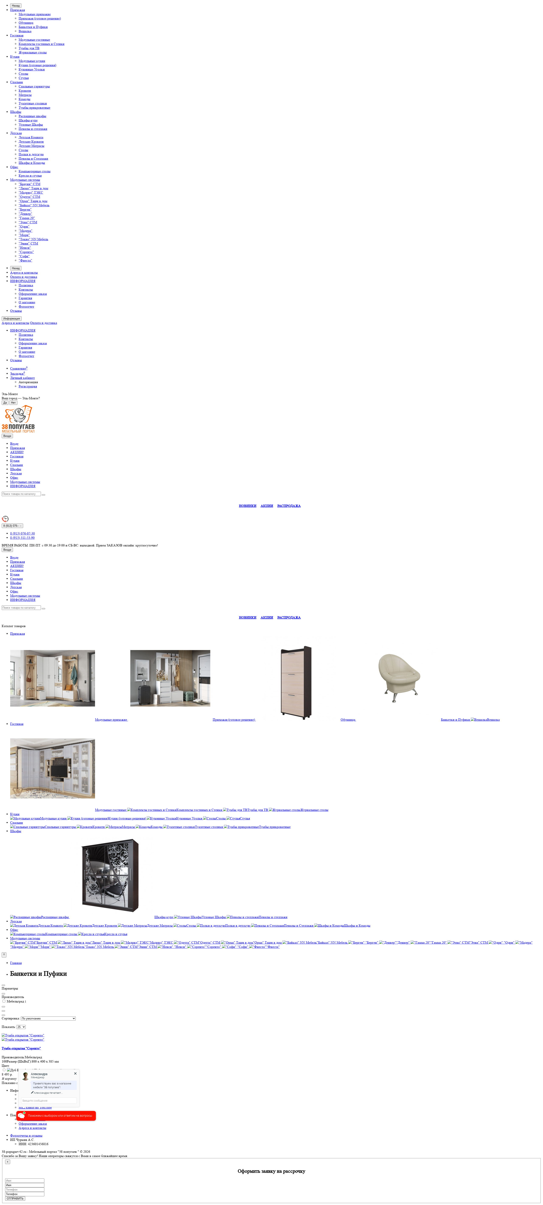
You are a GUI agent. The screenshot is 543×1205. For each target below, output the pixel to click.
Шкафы (15, 112)
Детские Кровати (31, 141)
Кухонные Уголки (32, 69)
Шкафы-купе (28, 120)
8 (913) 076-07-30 (22, 533)
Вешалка (25, 31)
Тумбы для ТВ (29, 48)
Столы (23, 74)
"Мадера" (25, 231)
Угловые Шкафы (31, 124)
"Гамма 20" (27, 218)
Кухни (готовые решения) (37, 65)
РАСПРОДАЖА (289, 506)
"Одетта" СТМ (29, 197)
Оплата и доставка (23, 277)
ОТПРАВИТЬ (15, 1198)
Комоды (24, 99)
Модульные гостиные (34, 40)
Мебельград (16, 1001)
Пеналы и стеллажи (33, 129)
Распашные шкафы (32, 116)
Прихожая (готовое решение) (40, 18)
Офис (14, 167)
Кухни (15, 57)
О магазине (27, 302)
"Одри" (24, 226)
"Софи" (24, 256)
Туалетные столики (33, 103)
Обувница (26, 23)
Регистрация (28, 386)
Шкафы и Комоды (32, 163)
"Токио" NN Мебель (33, 239)
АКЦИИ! (17, 452)
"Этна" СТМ (28, 222)
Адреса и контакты (24, 272)
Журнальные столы (33, 52)
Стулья (24, 78)
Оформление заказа (33, 294)
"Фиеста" (25, 260)
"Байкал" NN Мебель (34, 205)
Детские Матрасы (31, 146)
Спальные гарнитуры (34, 86)
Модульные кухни (32, 61)
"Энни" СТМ (28, 243)
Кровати (25, 91)
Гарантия (25, 298)
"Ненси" (25, 248)
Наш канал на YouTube (35, 1107)
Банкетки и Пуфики (33, 27)
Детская (16, 133)
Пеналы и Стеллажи (33, 158)
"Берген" (25, 209)
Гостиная (16, 35)
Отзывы (16, 311)
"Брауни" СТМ (29, 184)
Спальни (16, 82)
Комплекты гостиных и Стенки (41, 44)
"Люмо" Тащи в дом (33, 188)
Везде (14, 444)
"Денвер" (25, 214)
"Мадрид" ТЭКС (31, 192)
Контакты (26, 289)
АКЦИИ (267, 506)
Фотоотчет (26, 306)
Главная (16, 963)
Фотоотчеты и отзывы (26, 1135)
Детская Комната (31, 137)
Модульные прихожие (35, 14)
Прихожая (17, 10)
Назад (16, 5)
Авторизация (28, 382)
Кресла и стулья (30, 175)
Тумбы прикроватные (34, 108)
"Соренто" (26, 252)
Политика (26, 285)
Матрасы (25, 95)
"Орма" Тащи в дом (33, 201)
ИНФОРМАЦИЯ (22, 281)
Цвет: (6, 1066)
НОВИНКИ (247, 506)
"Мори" (24, 235)
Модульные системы (25, 180)
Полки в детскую (31, 154)
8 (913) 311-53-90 (22, 538)
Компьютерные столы (34, 171)
